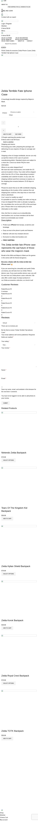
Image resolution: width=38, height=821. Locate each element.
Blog (2, 778)
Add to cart (7, 134)
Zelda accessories (10, 280)
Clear (11, 115)
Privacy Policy (5, 764)
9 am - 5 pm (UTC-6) (7, 805)
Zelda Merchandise (7, 792)
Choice (4, 113)
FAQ (22, 162)
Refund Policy (5, 761)
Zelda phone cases (18, 275)
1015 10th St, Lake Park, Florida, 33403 (13, 799)
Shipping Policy (5, 758)
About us (4, 775)
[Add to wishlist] (3, 727)
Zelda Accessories (12, 50)
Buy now (18, 134)
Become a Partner (6, 787)
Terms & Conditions (7, 755)
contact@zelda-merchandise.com (11, 796)
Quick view (3, 742)
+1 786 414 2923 (6, 802)
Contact (3, 784)
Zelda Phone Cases (25, 50)
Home (3, 50)
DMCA (3, 767)
